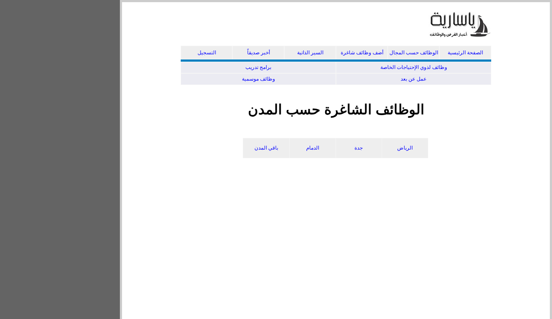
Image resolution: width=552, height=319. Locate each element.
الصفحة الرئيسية (465, 53)
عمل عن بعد (414, 79)
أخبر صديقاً (258, 53)
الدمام (312, 148)
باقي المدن (266, 148)
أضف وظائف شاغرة (362, 53)
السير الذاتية (310, 53)
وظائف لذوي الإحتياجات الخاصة (413, 67)
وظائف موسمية (258, 79)
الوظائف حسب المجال (413, 53)
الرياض (405, 148)
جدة (358, 148)
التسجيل (207, 53)
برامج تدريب (258, 67)
